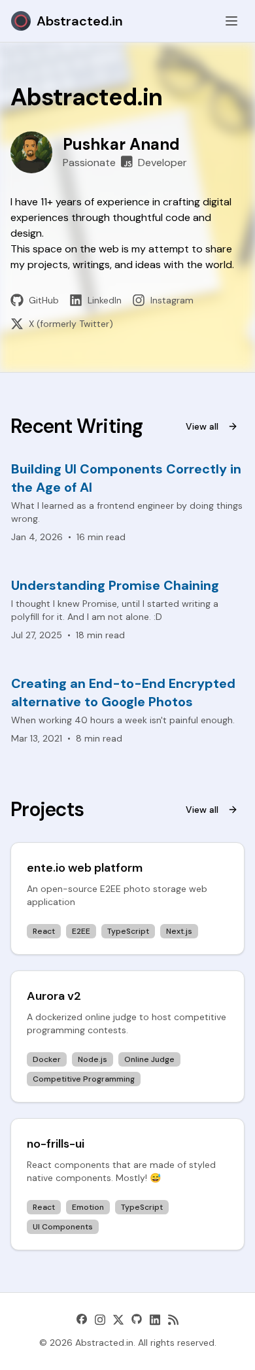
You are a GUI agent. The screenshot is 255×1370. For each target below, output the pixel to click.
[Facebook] (81, 1320)
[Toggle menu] (231, 21)
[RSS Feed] (173, 1320)
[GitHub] (136, 1320)
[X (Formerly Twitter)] (118, 1320)
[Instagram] (100, 1320)
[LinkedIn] (155, 1320)
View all (202, 426)
